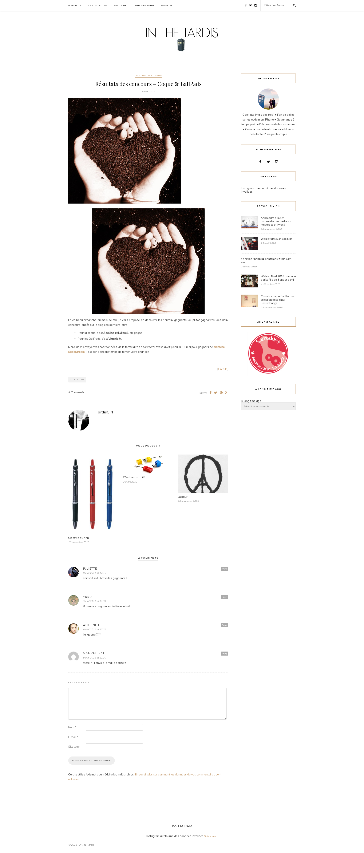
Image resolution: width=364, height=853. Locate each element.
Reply (224, 568)
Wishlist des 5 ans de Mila (276, 238)
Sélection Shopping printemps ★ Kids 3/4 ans (266, 260)
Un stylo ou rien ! (79, 537)
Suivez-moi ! (211, 836)
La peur (182, 496)
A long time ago (251, 400)
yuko (87, 596)
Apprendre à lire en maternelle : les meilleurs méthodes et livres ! (276, 221)
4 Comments (76, 392)
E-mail (73, 737)
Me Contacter (97, 5)
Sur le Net (121, 5)
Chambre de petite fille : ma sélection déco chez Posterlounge (277, 300)
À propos (74, 5)
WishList (167, 5)
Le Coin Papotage (148, 75)
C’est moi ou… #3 (134, 477)
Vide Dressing (144, 5)
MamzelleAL (94, 653)
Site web (74, 746)
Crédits (223, 369)
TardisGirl (104, 412)
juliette (90, 568)
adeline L (91, 625)
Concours (77, 379)
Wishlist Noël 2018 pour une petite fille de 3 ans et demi (278, 278)
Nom (72, 727)
